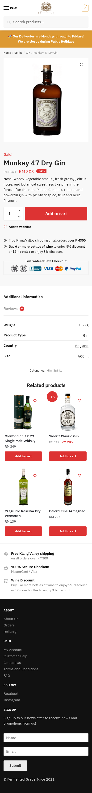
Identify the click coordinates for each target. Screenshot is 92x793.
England (81, 345)
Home (7, 52)
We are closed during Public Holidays (46, 41)
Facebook (11, 693)
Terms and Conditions (21, 669)
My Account (13, 650)
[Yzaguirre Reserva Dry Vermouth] (23, 487)
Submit (15, 765)
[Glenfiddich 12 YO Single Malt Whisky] (23, 412)
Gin (28, 52)
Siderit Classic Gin (64, 436)
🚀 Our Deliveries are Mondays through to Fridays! (46, 36)
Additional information (23, 296)
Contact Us (12, 662)
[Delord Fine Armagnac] (67, 487)
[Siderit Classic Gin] (67, 412)
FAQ (7, 675)
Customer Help (15, 656)
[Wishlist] (34, 400)
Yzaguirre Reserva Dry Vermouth (23, 513)
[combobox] (46, 21)
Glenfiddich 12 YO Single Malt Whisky (20, 438)
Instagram (12, 700)
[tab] (46, 297)
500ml (83, 356)
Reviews (13, 308)
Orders (9, 625)
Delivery (10, 631)
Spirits (18, 52)
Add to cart (56, 213)
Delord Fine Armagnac (67, 511)
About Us (11, 619)
